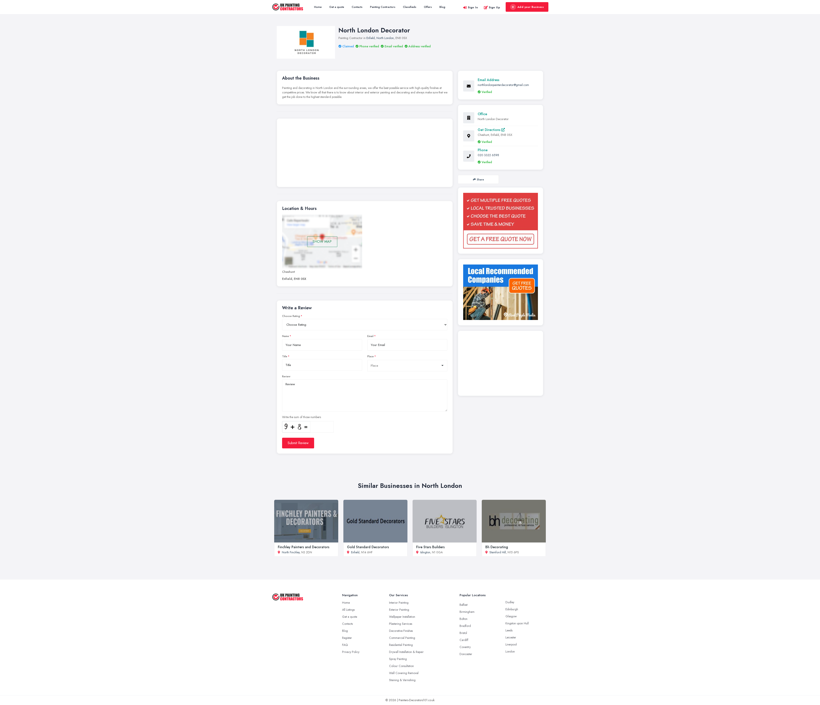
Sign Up (494, 7)
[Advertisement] (364, 153)
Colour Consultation (401, 666)
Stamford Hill (497, 552)
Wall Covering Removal (404, 673)
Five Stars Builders (430, 547)
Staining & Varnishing (402, 680)
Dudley (509, 602)
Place (370, 356)
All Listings (348, 610)
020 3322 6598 (488, 155)
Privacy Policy (350, 652)
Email (370, 336)
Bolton (463, 619)
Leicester (510, 637)
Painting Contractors (382, 7)
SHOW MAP (322, 241)
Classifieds (409, 7)
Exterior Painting (399, 610)
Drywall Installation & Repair (406, 652)
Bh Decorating (496, 547)
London (510, 651)
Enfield (370, 38)
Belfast (463, 605)
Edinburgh (511, 609)
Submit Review (298, 442)
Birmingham (467, 612)
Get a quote (336, 7)
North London (385, 38)
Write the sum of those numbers (301, 417)
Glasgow (511, 616)
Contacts (357, 7)
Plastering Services (400, 624)
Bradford (465, 626)
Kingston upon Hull (517, 623)
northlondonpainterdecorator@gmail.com (503, 85)
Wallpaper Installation (402, 617)
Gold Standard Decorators (368, 547)
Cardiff (464, 640)
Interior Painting (399, 602)
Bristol (463, 633)
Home (318, 7)
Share (480, 179)
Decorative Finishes (401, 631)
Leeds (508, 630)
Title (284, 356)
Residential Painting (401, 645)
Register (347, 638)
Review (286, 376)
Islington (425, 552)
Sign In (473, 7)
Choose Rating (291, 316)
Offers (428, 7)
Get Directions (489, 129)
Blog (442, 7)
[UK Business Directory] (500, 292)
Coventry (465, 647)
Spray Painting (398, 659)
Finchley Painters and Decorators (303, 547)
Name (285, 336)
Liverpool (511, 644)
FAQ (345, 645)
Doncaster (466, 654)
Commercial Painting (402, 638)
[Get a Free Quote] (500, 221)
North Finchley (291, 552)
